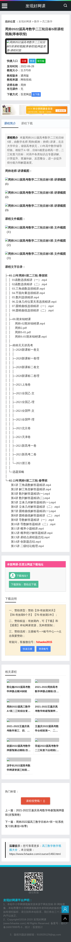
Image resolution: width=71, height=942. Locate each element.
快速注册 (27, 649)
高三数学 (47, 21)
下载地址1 (22, 575)
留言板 (40, 61)
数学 (36, 21)
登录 (32, 61)
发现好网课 (35, 6)
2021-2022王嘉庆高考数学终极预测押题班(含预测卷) (46, 711)
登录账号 (43, 649)
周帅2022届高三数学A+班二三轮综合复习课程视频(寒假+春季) (18, 711)
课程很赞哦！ (34, 800)
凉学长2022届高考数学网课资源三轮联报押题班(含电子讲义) (18, 770)
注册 (24, 61)
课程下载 (27, 123)
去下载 (36, 94)
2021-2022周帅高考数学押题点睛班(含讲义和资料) (47, 691)
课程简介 (10, 123)
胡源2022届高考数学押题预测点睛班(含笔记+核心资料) (19, 750)
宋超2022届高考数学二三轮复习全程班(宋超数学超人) (47, 750)
